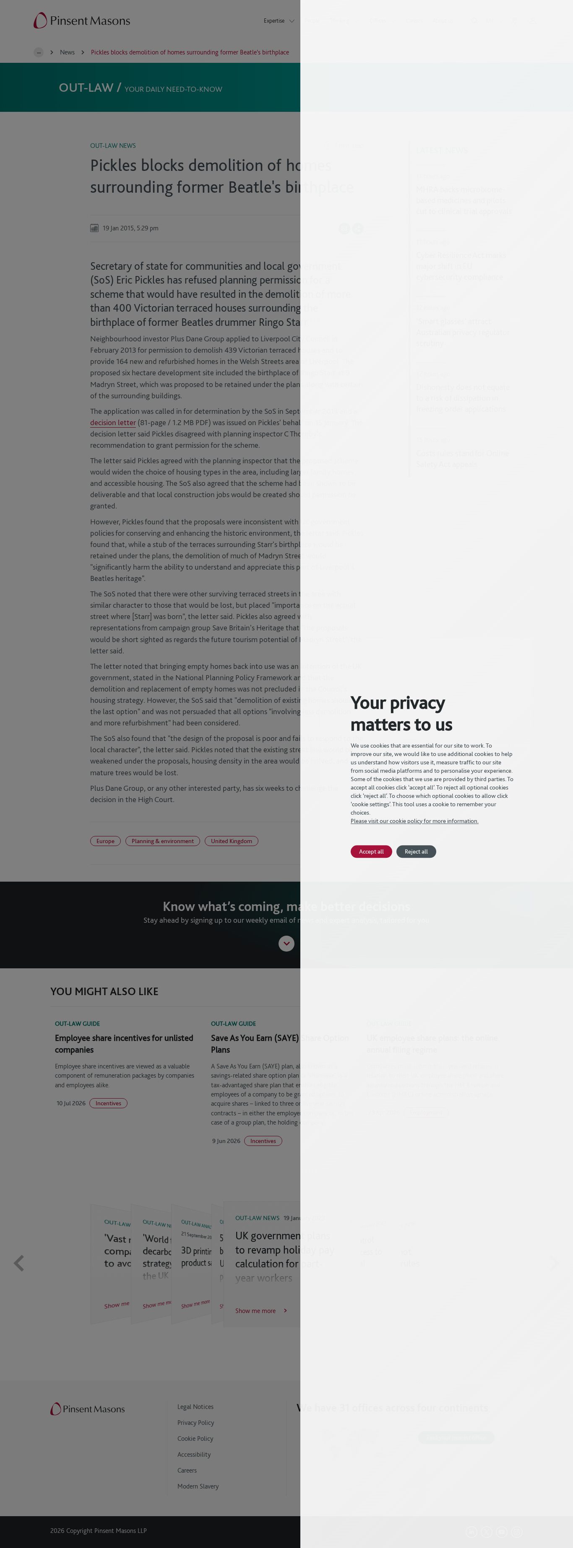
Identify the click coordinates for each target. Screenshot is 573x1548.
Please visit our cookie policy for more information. (415, 821)
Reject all (416, 851)
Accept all (371, 851)
